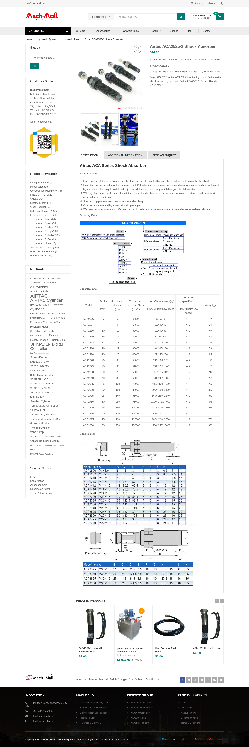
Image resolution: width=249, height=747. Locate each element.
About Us (81, 679)
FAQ (32, 476)
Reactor (53, 335)
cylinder (37, 309)
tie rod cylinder (39, 423)
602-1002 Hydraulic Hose (207, 648)
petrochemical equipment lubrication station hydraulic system (130, 651)
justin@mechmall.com (42, 102)
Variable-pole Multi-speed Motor (45, 436)
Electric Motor (38, 202)
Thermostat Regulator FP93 (43, 414)
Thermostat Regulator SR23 (45, 419)
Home (81, 30)
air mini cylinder (39, 291)
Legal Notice (37, 480)
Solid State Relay (39, 361)
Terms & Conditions (41, 493)
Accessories (103, 30)
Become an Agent (40, 488)
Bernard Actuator (40, 304)
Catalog (173, 30)
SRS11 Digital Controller (41, 375)
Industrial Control (39, 210)
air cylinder (39, 287)
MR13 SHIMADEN (37, 335)
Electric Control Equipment (92, 707)
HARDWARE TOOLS (42, 251)
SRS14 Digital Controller (41, 393)
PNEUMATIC (37, 194)
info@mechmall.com (35, 3)
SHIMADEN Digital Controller (46, 346)
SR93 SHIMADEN (37, 371)
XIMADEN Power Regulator (41, 454)
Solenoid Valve (38, 357)
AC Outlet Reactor (55, 278)
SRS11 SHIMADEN (39, 379)
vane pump (37, 432)
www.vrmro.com (138, 718)
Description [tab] (89, 155)
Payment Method (98, 679)
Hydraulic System (47, 39)
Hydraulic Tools (71, 39)
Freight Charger (118, 679)
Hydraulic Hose (42, 243)
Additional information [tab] (125, 155)
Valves (34, 198)
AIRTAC (39, 296)
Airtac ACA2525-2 (178, 77)
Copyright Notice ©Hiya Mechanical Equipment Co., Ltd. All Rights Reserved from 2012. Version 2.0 (77, 739)
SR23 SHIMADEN (39, 366)
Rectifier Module (39, 340)
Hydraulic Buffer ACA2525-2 (184, 81)
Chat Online (135, 679)
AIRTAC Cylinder (46, 300)
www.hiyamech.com (140, 712)
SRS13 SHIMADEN (40, 388)
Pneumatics (37, 186)
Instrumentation (87, 718)
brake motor (59, 305)
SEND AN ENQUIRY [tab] (164, 155)
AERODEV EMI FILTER (53, 283)
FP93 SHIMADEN (57, 318)
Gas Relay (35, 331)
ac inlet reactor (37, 278)
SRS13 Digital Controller (42, 383)
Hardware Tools (130, 30)
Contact (207, 30)
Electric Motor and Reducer (93, 712)
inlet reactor (49, 331)
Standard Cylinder (40, 401)
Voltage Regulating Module (45, 441)
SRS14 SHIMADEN (39, 397)
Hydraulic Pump (42, 231)
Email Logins (152, 679)
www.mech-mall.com (140, 702)
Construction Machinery (43, 190)
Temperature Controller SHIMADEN (44, 408)
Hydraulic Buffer (172, 71)
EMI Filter (62, 313)
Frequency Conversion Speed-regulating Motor (47, 324)
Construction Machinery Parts (94, 702)
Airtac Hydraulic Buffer (201, 77)
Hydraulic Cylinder (44, 235)
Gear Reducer (38, 206)
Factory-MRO (38, 255)
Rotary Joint (58, 339)
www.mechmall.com (140, 707)
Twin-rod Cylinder (40, 427)
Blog (188, 30)
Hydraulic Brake (42, 223)
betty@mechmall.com (42, 93)
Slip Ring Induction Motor (40, 353)
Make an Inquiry (216, 3)
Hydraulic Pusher (43, 227)
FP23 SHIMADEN (37, 318)
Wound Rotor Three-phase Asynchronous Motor (47, 447)
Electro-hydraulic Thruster (42, 313)
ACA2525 (161, 77)
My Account (197, 3)
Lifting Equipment (39, 182)
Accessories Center (41, 247)
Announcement (38, 484)
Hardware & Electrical (90, 723)
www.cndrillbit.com (139, 723)
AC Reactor (35, 283)
